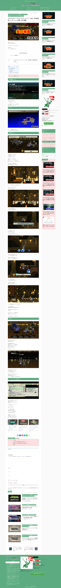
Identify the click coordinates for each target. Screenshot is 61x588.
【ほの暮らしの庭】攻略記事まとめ (48, 146)
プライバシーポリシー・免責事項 (44, 9)
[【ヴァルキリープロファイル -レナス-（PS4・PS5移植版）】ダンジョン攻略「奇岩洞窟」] (13, 422)
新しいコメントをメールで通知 (12, 480)
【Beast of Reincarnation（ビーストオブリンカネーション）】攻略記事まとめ (49, 144)
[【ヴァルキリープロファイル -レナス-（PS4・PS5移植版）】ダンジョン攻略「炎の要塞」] (24, 435)
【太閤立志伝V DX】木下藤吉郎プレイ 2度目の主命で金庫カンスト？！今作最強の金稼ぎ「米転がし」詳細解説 (13, 577)
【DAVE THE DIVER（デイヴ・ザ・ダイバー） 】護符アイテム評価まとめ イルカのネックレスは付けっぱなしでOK (13, 584)
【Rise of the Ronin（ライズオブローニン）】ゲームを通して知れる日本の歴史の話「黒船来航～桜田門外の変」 (48, 171)
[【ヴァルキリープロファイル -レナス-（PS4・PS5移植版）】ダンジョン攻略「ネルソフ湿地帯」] (34, 422)
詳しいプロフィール (48, 123)
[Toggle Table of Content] (17, 67)
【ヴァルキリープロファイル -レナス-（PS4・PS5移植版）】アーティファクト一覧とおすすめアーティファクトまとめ (30, 499)
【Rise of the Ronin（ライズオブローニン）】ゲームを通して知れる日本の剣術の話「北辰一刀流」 (48, 213)
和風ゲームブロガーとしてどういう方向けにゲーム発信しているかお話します (48, 226)
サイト (9, 475)
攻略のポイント (12, 70)
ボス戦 (11, 71)
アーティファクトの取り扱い (14, 72)
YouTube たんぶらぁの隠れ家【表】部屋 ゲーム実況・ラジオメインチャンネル (49, 134)
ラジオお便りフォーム (29, 9)
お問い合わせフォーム (13, 9)
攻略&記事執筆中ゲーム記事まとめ (48, 141)
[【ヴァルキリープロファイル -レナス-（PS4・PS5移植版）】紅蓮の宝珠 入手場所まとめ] (23, 422)
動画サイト (45, 131)
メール (9, 471)
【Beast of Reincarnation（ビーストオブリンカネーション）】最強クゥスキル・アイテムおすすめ (48, 74)
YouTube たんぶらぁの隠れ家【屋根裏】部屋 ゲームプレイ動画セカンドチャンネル (49, 138)
